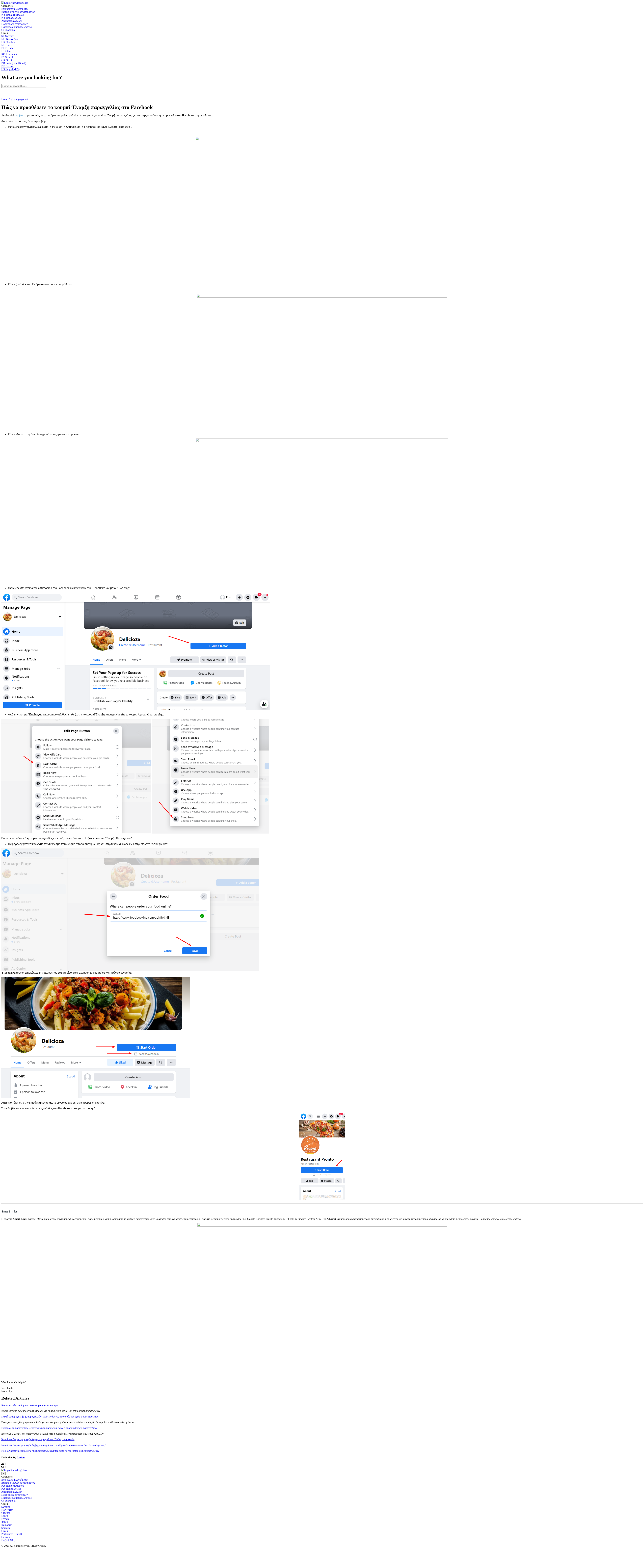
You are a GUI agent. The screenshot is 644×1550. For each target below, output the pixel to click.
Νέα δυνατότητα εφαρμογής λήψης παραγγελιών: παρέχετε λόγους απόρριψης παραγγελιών (50, 1450)
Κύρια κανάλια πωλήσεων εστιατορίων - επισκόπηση (29, 1405)
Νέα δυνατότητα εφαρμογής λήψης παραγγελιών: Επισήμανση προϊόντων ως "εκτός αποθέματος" (53, 1445)
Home (4, 99)
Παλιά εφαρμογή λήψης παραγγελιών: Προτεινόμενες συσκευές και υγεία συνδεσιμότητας (49, 1416)
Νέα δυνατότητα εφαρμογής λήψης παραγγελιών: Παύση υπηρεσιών (37, 1439)
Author (21, 1457)
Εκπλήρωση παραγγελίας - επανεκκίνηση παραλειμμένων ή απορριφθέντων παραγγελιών (49, 1428)
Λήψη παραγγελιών (19, 99)
